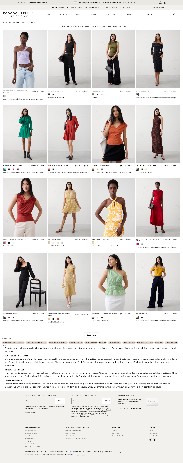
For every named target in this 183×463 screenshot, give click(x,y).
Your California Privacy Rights (82, 451)
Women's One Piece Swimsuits (13, 342)
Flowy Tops (159, 342)
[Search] (174, 14)
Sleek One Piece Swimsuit (58, 342)
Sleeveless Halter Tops (145, 342)
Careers (114, 430)
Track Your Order (30, 438)
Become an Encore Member (73, 430)
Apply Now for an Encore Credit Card (76, 438)
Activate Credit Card (71, 436)
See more (5, 345)
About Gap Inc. (119, 452)
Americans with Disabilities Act (34, 454)
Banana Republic (153, 436)
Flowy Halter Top (91, 342)
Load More (91, 335)
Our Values (115, 433)
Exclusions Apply (158, 7)
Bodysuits (102, 342)
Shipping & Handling (31, 433)
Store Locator (153, 433)
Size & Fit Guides (30, 444)
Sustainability (108, 451)
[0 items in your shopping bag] (165, 2)
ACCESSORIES (112, 14)
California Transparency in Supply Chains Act (59, 454)
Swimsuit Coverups (76, 342)
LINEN (48, 14)
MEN (78, 14)
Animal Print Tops (171, 342)
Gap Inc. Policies (80, 455)
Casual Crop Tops (129, 342)
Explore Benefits (70, 433)
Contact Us (152, 430)
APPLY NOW (126, 2)
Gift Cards (28, 441)
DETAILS (133, 2)
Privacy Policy (30, 413)
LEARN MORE (135, 408)
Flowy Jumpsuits (114, 342)
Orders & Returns (30, 436)
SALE (129, 14)
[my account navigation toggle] (160, 2)
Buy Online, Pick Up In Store (33, 446)
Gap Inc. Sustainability (118, 436)
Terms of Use (97, 451)
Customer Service (30, 430)
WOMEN (63, 14)
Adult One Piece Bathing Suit (36, 342)
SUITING (93, 14)
